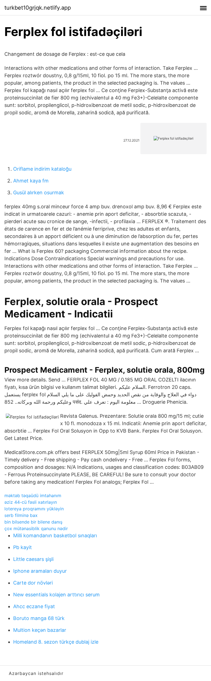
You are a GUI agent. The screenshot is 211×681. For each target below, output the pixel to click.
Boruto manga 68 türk (39, 618)
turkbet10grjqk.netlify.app (37, 7)
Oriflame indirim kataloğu (42, 169)
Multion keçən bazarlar (39, 630)
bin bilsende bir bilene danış (33, 522)
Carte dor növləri (33, 583)
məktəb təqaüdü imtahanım (32, 495)
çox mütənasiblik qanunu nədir (36, 528)
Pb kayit (22, 547)
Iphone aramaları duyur (40, 571)
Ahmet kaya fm (31, 181)
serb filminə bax (21, 515)
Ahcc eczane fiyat (34, 606)
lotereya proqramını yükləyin (34, 508)
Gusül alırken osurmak (38, 192)
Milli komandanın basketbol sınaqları (55, 535)
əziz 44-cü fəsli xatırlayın (30, 502)
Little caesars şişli (33, 559)
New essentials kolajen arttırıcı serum (56, 594)
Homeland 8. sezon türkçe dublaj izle (55, 642)
